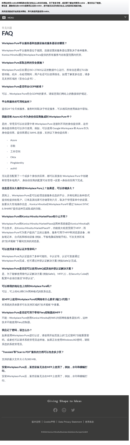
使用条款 (89, 422)
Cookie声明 (49, 422)
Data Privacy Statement (70, 422)
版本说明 (36, 422)
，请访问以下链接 (93, 3)
